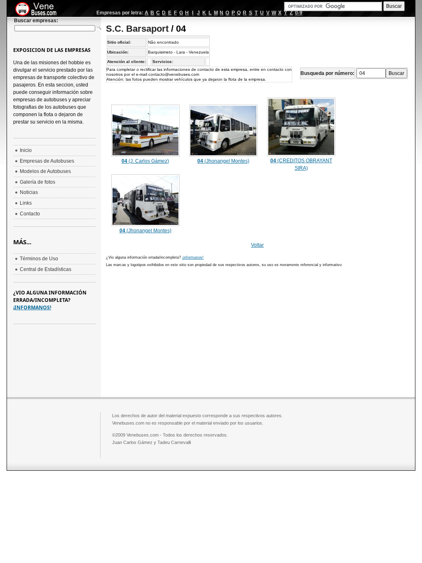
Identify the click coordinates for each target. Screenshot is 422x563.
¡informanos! (193, 257)
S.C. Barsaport (137, 28)
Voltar (257, 245)
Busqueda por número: (327, 73)
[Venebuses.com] (39, 9)
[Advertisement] (175, 331)
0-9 (298, 13)
